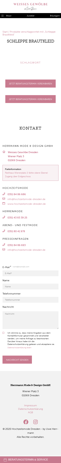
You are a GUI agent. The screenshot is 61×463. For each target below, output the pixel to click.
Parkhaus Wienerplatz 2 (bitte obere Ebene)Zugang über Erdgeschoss (26, 174)
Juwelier (31, 15)
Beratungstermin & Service (28, 459)
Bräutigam (55, 15)
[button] (7, 54)
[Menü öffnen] (2, 15)
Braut (8, 15)
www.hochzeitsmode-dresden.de (27, 203)
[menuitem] (30, 405)
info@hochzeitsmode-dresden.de (26, 199)
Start (5, 31)
